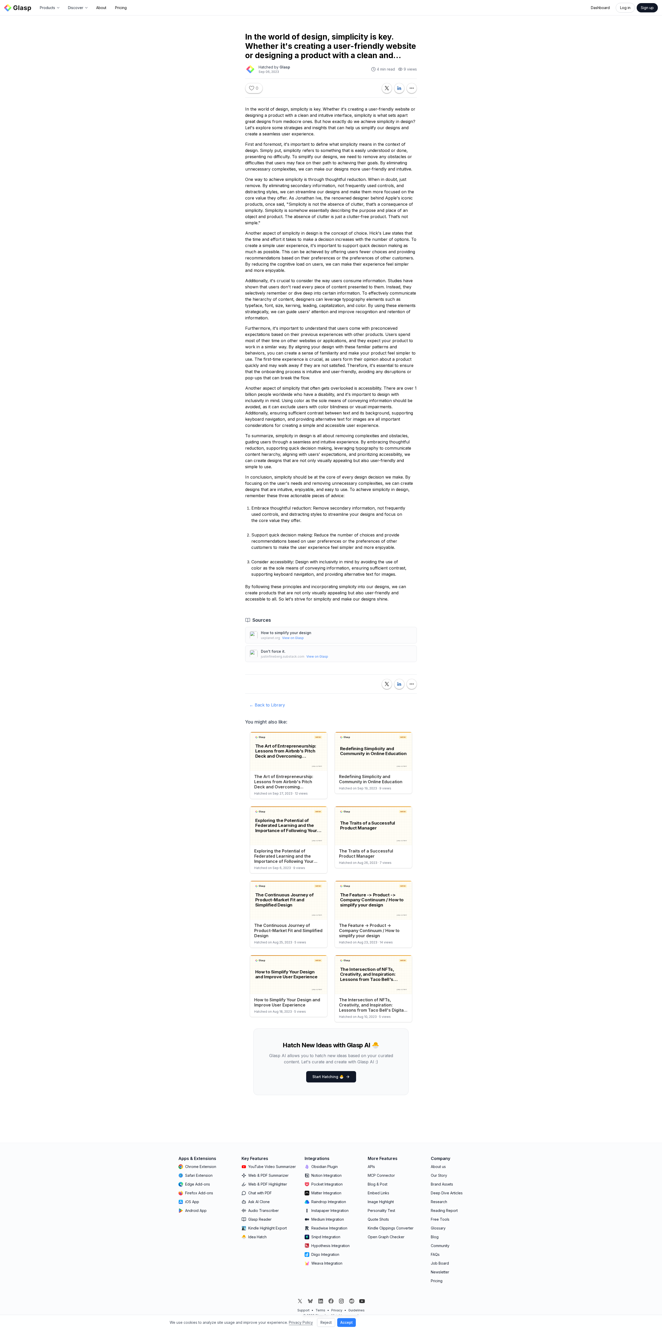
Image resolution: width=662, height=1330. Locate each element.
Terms (320, 1310)
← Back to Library (267, 705)
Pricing (121, 7)
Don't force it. (273, 651)
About (101, 7)
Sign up (647, 7)
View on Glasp (293, 638)
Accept (346, 1322)
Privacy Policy (301, 1322)
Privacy (336, 1310)
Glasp (285, 67)
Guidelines (356, 1310)
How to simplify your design (286, 633)
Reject (326, 1322)
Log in (625, 7)
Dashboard (600, 7)
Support (303, 1310)
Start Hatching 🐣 (328, 1076)
